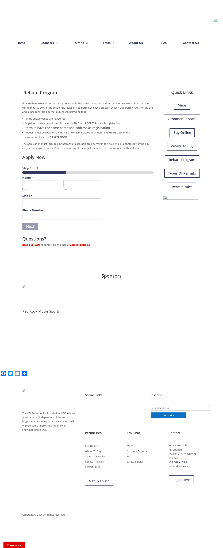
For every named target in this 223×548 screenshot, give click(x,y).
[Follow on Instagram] (32, 26)
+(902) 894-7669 (178, 462)
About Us (136, 43)
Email (27, 196)
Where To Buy (182, 146)
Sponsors (47, 43)
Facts (130, 456)
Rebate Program (182, 159)
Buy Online (182, 132)
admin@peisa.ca (80, 244)
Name (27, 178)
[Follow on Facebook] (25, 26)
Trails (107, 43)
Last (65, 189)
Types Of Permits (182, 173)
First (24, 189)
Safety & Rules (135, 461)
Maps (182, 105)
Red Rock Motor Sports (41, 311)
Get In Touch (99, 481)
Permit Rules (182, 186)
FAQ (164, 43)
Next (30, 226)
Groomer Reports (182, 118)
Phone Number (34, 210)
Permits (78, 43)
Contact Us (191, 43)
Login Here (181, 479)
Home (21, 43)
